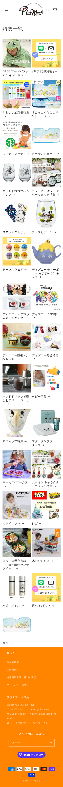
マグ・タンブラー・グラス (45, 443)
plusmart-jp (35, 781)
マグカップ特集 (13, 441)
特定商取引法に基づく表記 (21, 677)
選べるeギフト (41, 605)
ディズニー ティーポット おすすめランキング (45, 273)
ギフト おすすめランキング (16, 192)
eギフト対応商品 (43, 71)
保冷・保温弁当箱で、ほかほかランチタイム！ (16, 564)
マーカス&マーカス (15, 482)
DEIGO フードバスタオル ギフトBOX (16, 73)
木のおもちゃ (41, 561)
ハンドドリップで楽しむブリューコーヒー (16, 400)
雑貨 (5, 643)
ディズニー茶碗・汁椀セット (16, 357)
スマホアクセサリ (14, 232)
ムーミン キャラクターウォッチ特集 (45, 484)
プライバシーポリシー (19, 685)
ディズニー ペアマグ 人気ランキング (16, 316)
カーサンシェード (44, 154)
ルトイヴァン (11, 523)
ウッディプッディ (14, 154)
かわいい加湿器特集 (16, 112)
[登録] (50, 743)
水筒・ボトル (11, 605)
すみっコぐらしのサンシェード (45, 114)
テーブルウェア (13, 269)
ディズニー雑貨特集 (45, 355)
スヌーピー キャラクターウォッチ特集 (45, 192)
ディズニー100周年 (44, 314)
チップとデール (42, 232)
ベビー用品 (39, 396)
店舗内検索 (13, 662)
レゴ (35, 523)
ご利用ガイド (14, 669)
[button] (6, 9)
